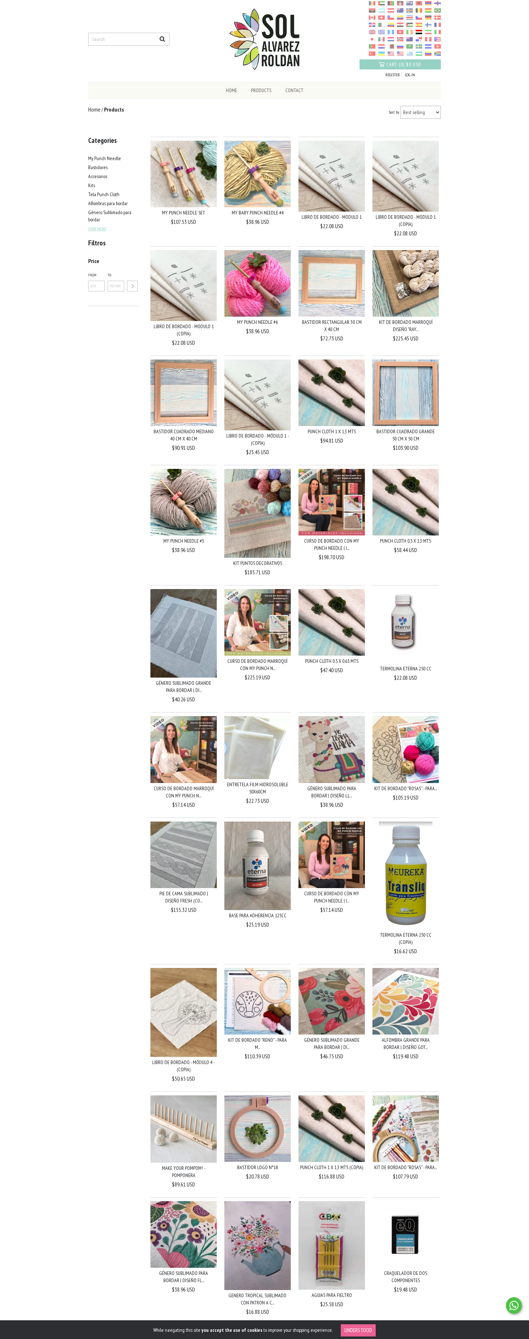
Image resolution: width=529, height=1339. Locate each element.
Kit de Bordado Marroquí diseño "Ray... (406, 326)
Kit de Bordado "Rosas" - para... (405, 788)
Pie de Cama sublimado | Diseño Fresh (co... (183, 897)
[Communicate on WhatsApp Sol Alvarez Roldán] (514, 1305)
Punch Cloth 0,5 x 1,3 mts (405, 541)
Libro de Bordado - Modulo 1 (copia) (406, 220)
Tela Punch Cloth (103, 194)
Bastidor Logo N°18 (257, 1167)
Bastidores (98, 167)
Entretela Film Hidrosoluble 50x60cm (257, 788)
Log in (410, 74)
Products (261, 90)
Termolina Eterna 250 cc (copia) (405, 938)
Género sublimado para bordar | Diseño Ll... (331, 792)
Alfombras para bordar (108, 203)
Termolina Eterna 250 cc (405, 668)
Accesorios (97, 176)
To (109, 275)
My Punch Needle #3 (183, 541)
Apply (132, 286)
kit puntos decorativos (257, 563)
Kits (91, 185)
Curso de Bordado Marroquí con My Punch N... (257, 664)
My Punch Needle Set (183, 212)
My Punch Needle (104, 158)
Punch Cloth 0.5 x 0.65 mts (331, 661)
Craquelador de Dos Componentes (405, 1277)
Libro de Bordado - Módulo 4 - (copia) (183, 1066)
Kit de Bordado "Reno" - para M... (257, 1043)
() (403, 64)
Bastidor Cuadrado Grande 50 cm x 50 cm (405, 435)
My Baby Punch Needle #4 (258, 212)
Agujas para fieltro (332, 1295)
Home (231, 90)
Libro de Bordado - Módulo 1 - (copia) (257, 439)
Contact (294, 90)
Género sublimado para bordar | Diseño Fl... (183, 1277)
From (92, 275)
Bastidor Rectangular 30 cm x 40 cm (332, 326)
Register (392, 74)
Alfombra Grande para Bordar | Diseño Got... (406, 1043)
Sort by (394, 112)
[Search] (162, 39)
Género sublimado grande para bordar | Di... (183, 686)
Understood (358, 1330)
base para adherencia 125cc (257, 915)
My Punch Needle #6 (257, 322)
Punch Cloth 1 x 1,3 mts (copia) (331, 1167)
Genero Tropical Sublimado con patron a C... (257, 1299)
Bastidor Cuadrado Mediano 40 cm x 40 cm (184, 435)
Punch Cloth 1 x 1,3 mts (332, 431)
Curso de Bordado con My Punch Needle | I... (331, 544)
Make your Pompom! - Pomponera (183, 1172)
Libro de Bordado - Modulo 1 (332, 217)
